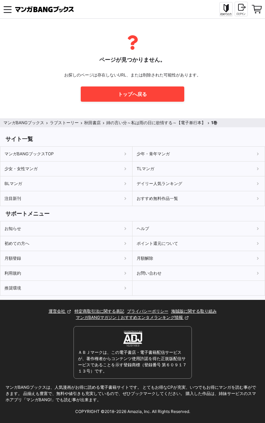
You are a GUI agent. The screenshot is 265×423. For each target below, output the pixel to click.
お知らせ (12, 228)
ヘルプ (143, 228)
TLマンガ (145, 168)
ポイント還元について (157, 243)
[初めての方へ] (226, 9)
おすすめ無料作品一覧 (157, 198)
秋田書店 (92, 122)
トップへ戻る (132, 94)
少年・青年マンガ (153, 153)
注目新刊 (12, 198)
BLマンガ (13, 183)
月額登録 (12, 258)
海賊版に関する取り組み (194, 311)
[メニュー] (7, 9)
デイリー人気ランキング (159, 183)
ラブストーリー (64, 122)
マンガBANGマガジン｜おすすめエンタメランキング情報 (130, 317)
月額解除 (145, 258)
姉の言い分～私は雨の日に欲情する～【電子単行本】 (156, 122)
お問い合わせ (149, 273)
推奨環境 (12, 288)
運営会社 (57, 311)
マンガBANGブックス (23, 122)
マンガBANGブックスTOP (29, 153)
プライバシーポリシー (147, 311)
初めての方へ (16, 243)
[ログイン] (241, 9)
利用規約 (12, 273)
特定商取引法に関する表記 (99, 311)
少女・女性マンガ (21, 168)
